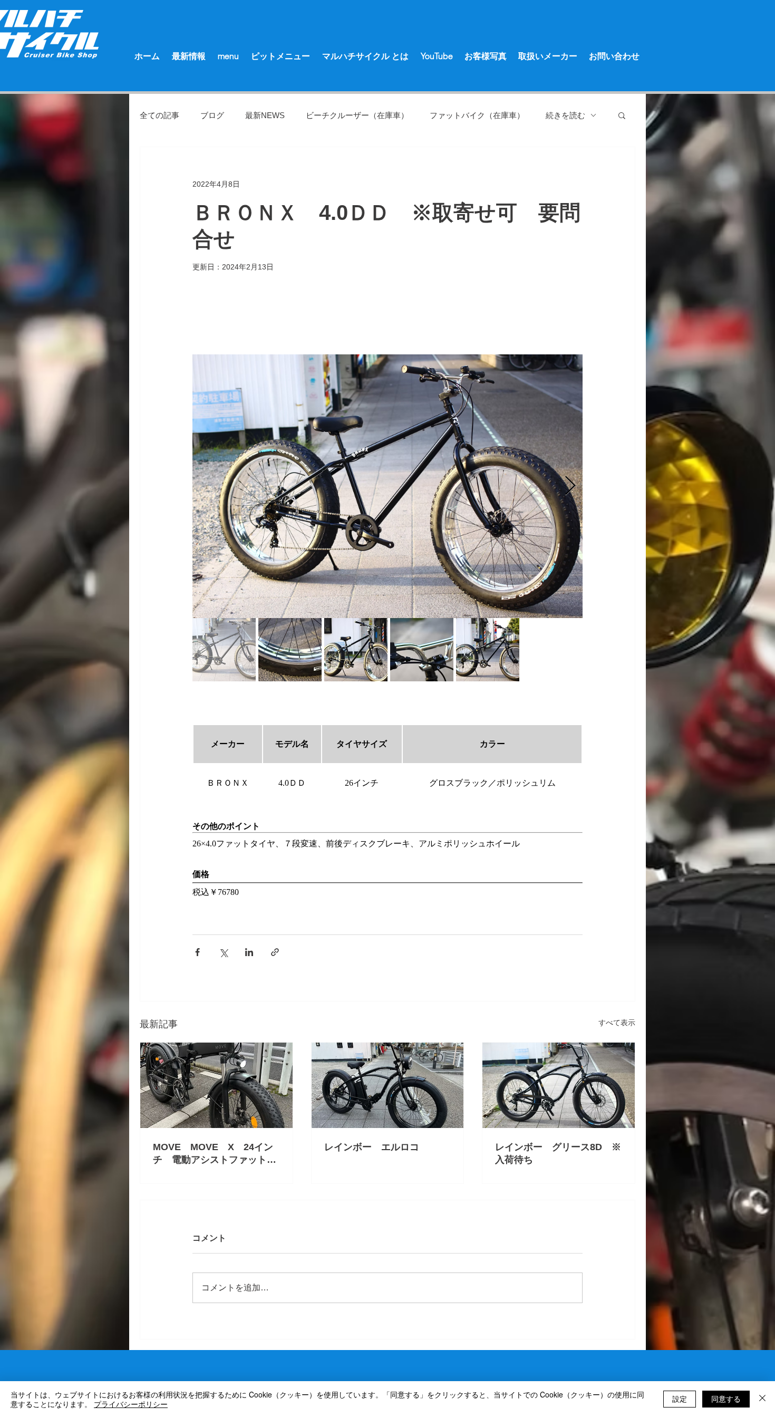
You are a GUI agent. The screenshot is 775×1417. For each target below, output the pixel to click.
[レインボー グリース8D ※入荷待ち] (558, 1085)
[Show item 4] (421, 649)
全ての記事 (159, 115)
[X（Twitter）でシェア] (223, 952)
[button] (622, 115)
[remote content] (387, 763)
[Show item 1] (224, 649)
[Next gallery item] (570, 486)
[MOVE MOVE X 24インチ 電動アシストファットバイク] (216, 1085)
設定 (679, 1398)
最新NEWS (265, 115)
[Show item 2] (290, 649)
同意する (726, 1398)
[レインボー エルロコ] (388, 1085)
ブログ (212, 115)
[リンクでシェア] (275, 952)
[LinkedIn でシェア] (249, 952)
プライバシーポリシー (131, 1404)
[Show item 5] (487, 649)
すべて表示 (616, 1022)
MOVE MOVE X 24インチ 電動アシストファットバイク (214, 1154)
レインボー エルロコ (376, 1147)
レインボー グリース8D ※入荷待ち (558, 1153)
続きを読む (565, 115)
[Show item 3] (356, 649)
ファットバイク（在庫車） (477, 115)
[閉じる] (762, 1399)
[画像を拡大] (387, 486)
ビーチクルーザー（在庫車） (357, 115)
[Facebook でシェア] (197, 952)
